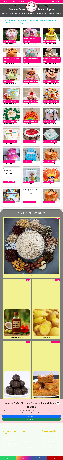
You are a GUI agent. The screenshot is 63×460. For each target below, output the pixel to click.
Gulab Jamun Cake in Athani (50, 438)
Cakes (27, 6)
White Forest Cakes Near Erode (50, 441)
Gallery (36, 6)
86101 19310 (52, 1)
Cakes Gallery (27, 441)
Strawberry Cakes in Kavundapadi (51, 450)
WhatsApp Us (32, 419)
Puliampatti (5, 448)
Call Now (32, 416)
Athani (10, 448)
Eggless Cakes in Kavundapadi (50, 434)
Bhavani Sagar (8, 450)
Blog (46, 6)
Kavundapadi (15, 448)
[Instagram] (24, 458)
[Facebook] (39, 458)
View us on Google (28, 448)
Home (17, 6)
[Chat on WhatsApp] (8, 458)
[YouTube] (55, 458)
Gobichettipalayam (11, 445)
